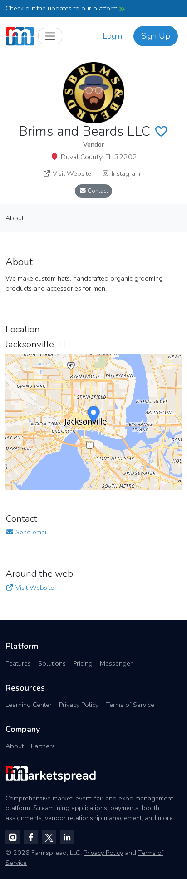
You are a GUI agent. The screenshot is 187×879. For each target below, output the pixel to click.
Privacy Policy (78, 704)
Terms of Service (130, 704)
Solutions (52, 663)
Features (18, 663)
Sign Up (155, 35)
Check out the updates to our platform (62, 8)
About (14, 746)
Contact (97, 190)
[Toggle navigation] (50, 36)
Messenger (116, 663)
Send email (31, 532)
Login (112, 35)
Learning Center (28, 704)
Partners (43, 746)
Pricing (83, 663)
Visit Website (71, 173)
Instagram (125, 173)
